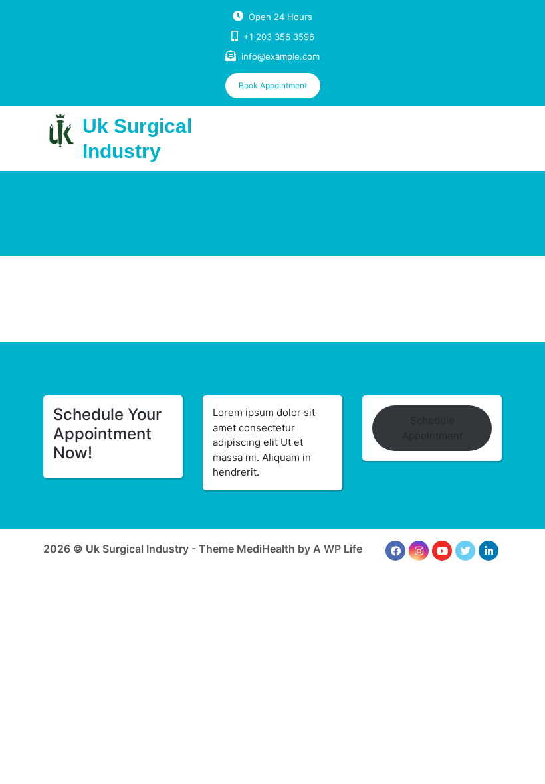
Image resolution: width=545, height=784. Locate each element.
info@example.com (280, 56)
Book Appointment (273, 85)
